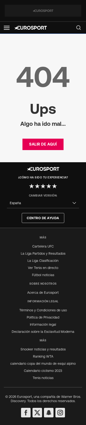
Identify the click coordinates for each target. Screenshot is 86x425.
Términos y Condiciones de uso (43, 310)
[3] (43, 186)
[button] (7, 28)
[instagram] (60, 412)
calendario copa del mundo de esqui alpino (43, 363)
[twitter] (37, 412)
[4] (49, 186)
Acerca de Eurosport (43, 292)
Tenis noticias (43, 378)
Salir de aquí (43, 144)
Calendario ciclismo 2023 (43, 371)
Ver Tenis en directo (43, 268)
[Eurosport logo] (30, 28)
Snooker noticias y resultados (43, 349)
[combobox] (43, 203)
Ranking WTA (43, 356)
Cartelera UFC (43, 246)
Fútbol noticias (43, 275)
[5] (54, 186)
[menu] (78, 28)
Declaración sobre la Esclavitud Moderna (43, 332)
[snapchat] (49, 412)
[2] (37, 186)
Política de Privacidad (43, 317)
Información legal (43, 324)
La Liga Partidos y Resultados (43, 253)
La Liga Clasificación (43, 261)
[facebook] (26, 412)
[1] (31, 186)
